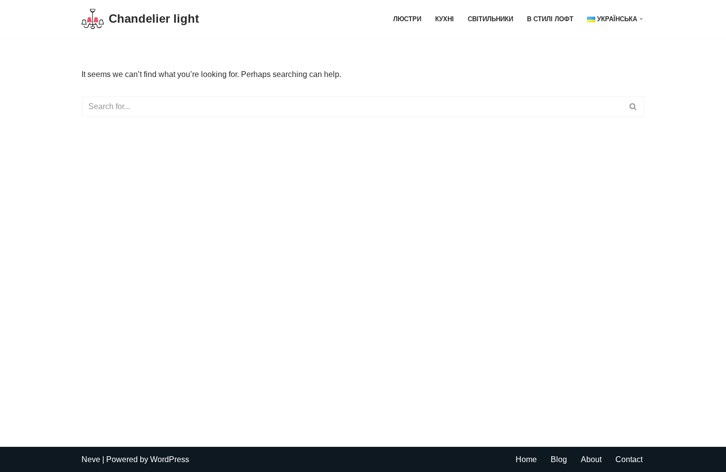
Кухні (444, 19)
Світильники (490, 19)
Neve (90, 459)
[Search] (633, 106)
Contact (629, 459)
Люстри (407, 19)
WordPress (169, 459)
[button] (641, 18)
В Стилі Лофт (550, 19)
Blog (559, 459)
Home (526, 459)
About (591, 459)
